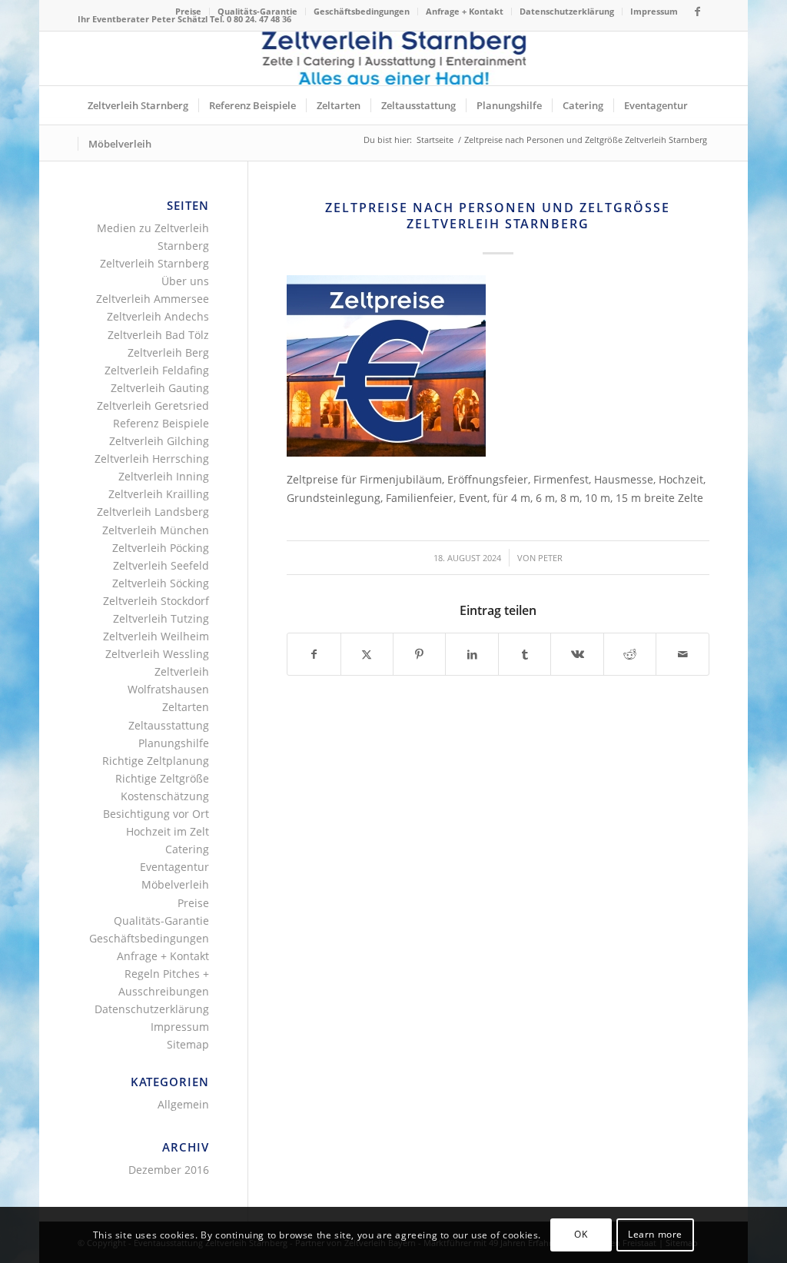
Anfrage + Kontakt (464, 11)
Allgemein (183, 1104)
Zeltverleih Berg (168, 352)
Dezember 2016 (168, 1169)
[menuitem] (189, 11)
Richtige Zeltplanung (155, 760)
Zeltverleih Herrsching (152, 458)
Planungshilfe (173, 743)
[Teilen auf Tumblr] (524, 654)
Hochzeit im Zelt (167, 831)
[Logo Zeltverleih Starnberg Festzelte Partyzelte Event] (393, 58)
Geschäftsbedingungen (362, 11)
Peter (550, 557)
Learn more (655, 1234)
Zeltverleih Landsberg (153, 511)
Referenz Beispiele (161, 423)
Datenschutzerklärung (567, 11)
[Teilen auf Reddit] (630, 654)
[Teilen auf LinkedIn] (471, 654)
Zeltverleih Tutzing (161, 618)
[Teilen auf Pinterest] (419, 654)
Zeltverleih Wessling (157, 653)
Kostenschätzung (165, 796)
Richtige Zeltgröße (162, 778)
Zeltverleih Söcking (160, 583)
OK (580, 1234)
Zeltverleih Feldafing (157, 370)
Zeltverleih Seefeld (161, 565)
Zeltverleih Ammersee (152, 298)
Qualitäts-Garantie (257, 11)
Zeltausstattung (168, 725)
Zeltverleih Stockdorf (156, 600)
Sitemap (188, 1044)
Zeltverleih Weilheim (156, 636)
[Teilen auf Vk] (577, 654)
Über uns (185, 281)
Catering (187, 849)
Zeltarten (185, 707)
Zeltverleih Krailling (158, 494)
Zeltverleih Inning (163, 476)
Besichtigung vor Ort (156, 813)
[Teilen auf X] (367, 654)
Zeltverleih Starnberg (154, 263)
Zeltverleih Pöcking (160, 547)
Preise (188, 11)
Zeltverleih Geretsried (153, 405)
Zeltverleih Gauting (160, 388)
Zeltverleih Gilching (159, 441)
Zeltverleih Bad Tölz (158, 334)
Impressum (654, 11)
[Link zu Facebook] (697, 11)
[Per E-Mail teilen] (682, 654)
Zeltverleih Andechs (158, 316)
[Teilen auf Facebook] (313, 654)
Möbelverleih (175, 884)
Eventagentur (174, 866)
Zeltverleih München (155, 530)
